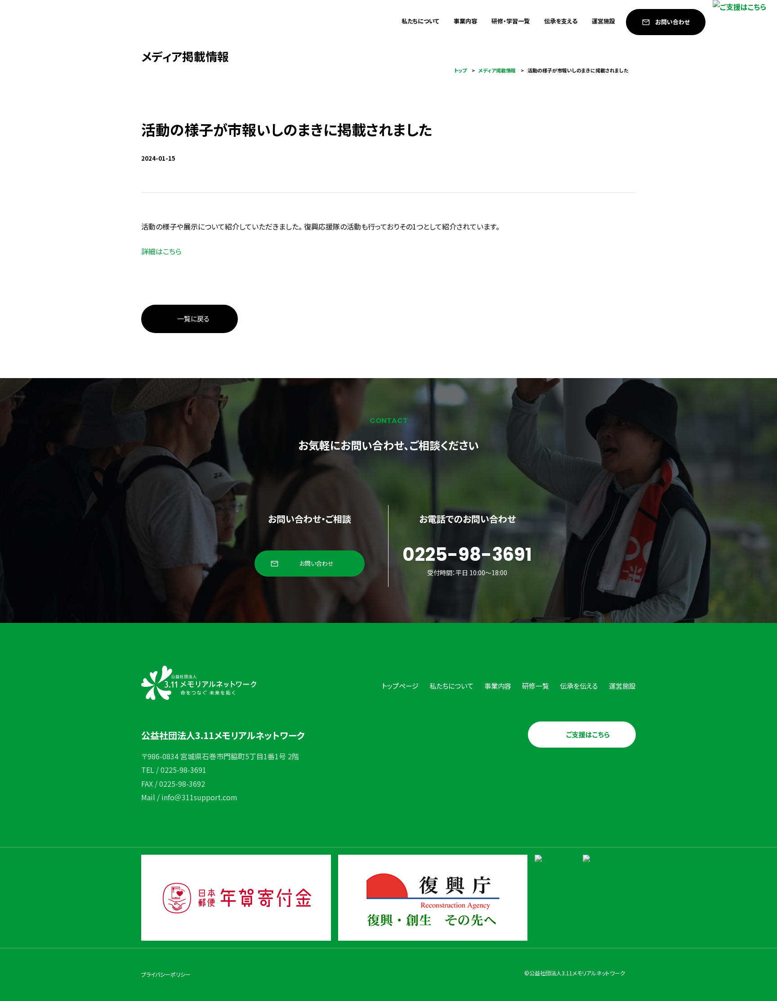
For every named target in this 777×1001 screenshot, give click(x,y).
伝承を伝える (579, 685)
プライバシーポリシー (166, 974)
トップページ (400, 685)
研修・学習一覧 (510, 21)
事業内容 (465, 21)
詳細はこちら (161, 251)
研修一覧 (535, 685)
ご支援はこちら (588, 734)
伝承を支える (560, 21)
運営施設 (603, 21)
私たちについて (420, 21)
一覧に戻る (193, 318)
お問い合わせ (672, 22)
